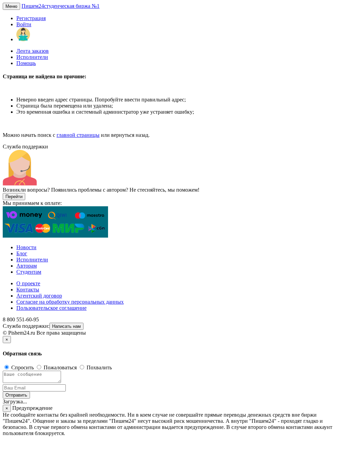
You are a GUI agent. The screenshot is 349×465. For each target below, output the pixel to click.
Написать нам (66, 326)
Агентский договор (39, 296)
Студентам (28, 272)
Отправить (16, 395)
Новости (26, 247)
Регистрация (31, 18)
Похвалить (98, 367)
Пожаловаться (60, 367)
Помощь (26, 63)
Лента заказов (32, 51)
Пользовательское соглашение (51, 308)
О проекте (28, 283)
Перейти (13, 196)
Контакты (27, 289)
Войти (23, 24)
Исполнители (32, 57)
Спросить (22, 367)
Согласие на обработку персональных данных (70, 302)
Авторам (26, 266)
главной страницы (78, 135)
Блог (21, 253)
